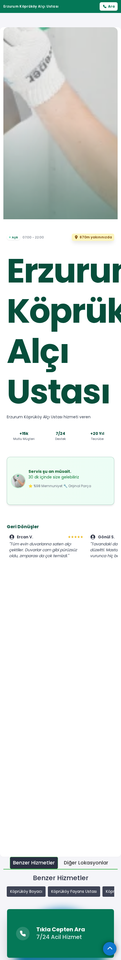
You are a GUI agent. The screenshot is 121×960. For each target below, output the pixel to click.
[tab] (34, 863)
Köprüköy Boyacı (26, 891)
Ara (111, 6)
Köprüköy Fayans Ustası (74, 891)
